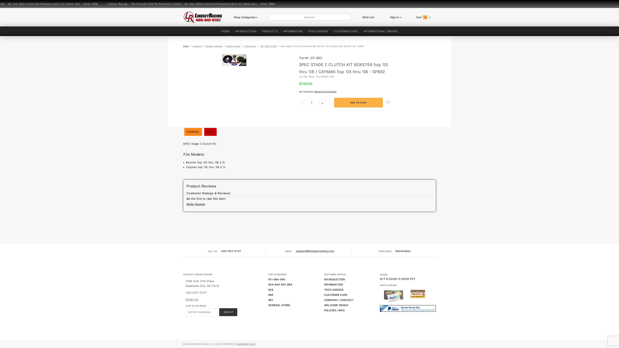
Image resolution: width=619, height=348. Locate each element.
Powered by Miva (245, 344)
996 (270, 294)
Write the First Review (326, 92)
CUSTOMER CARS (346, 31)
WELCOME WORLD (336, 305)
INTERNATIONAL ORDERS (381, 31)
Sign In (395, 17)
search (310, 17)
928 (270, 289)
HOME (225, 31)
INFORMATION (293, 31)
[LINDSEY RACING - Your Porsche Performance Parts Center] (203, 20)
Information (402, 251)
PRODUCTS (270, 31)
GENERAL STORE (279, 305)
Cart (421, 17)
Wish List (368, 17)
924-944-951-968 (280, 284)
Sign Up (228, 312)
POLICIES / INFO (334, 310)
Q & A (210, 131)
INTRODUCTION (246, 31)
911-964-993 (276, 279)
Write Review (196, 204)
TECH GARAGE (318, 31)
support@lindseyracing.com (315, 251)
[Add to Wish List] (388, 102)
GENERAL (193, 131)
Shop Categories (244, 17)
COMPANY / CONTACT (339, 300)
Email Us (192, 299)
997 (270, 300)
